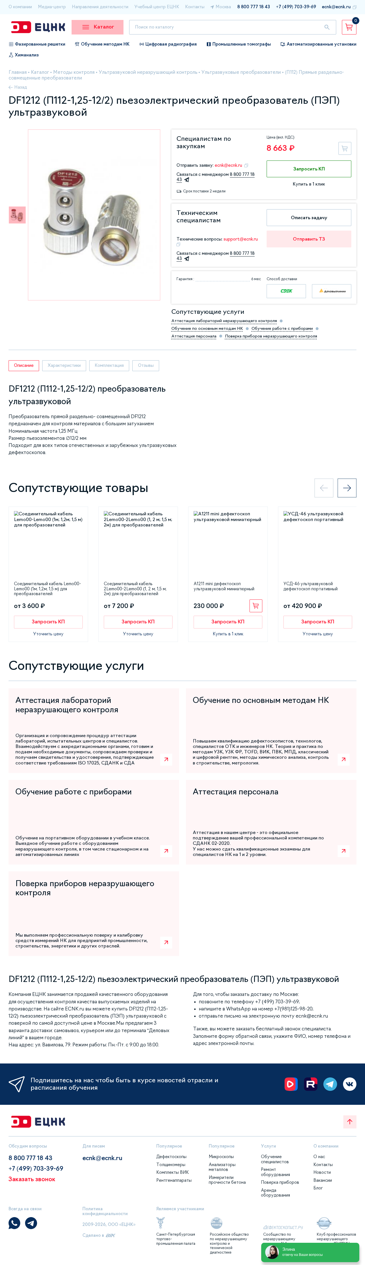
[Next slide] (347, 488)
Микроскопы (221, 1157)
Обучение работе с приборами (282, 328)
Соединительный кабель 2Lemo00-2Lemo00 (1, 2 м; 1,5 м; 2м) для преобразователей (135, 589)
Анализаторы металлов (222, 1167)
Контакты (194, 7)
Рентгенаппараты (174, 1180)
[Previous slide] (324, 488)
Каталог (40, 72)
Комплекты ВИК (172, 1172)
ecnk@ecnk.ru (336, 7)
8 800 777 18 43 (253, 7)
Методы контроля (74, 72)
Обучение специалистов (275, 1159)
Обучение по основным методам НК (207, 328)
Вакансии (322, 1180)
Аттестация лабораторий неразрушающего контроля (224, 321)
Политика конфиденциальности (105, 1211)
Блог (318, 1188)
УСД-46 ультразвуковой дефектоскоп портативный (310, 586)
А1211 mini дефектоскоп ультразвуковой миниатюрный (224, 586)
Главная (18, 72)
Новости (322, 1172)
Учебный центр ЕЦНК (156, 7)
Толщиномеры (170, 1165)
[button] (17, 215)
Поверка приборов (280, 1182)
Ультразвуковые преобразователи (241, 72)
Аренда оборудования (275, 1192)
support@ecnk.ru (241, 239)
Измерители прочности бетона (227, 1180)
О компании (20, 7)
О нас (319, 1157)
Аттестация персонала (193, 336)
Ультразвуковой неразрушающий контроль (148, 72)
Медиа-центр (52, 7)
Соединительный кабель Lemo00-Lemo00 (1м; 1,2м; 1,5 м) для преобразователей (47, 589)
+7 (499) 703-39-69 (296, 7)
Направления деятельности (100, 7)
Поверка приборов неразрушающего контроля (271, 336)
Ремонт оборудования (275, 1172)
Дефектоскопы (171, 1157)
